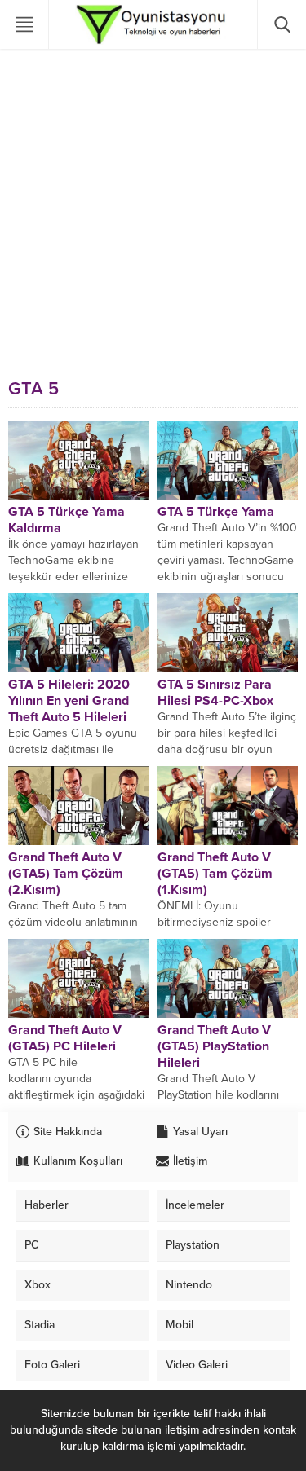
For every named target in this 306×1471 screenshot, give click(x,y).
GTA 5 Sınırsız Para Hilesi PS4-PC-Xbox (215, 692)
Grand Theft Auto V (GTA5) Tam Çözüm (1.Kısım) (215, 873)
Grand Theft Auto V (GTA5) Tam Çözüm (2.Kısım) (65, 873)
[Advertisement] (153, 210)
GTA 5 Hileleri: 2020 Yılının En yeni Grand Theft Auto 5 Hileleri (69, 700)
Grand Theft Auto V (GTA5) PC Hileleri (65, 1038)
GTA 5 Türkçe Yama (215, 512)
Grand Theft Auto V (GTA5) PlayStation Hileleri (214, 1046)
